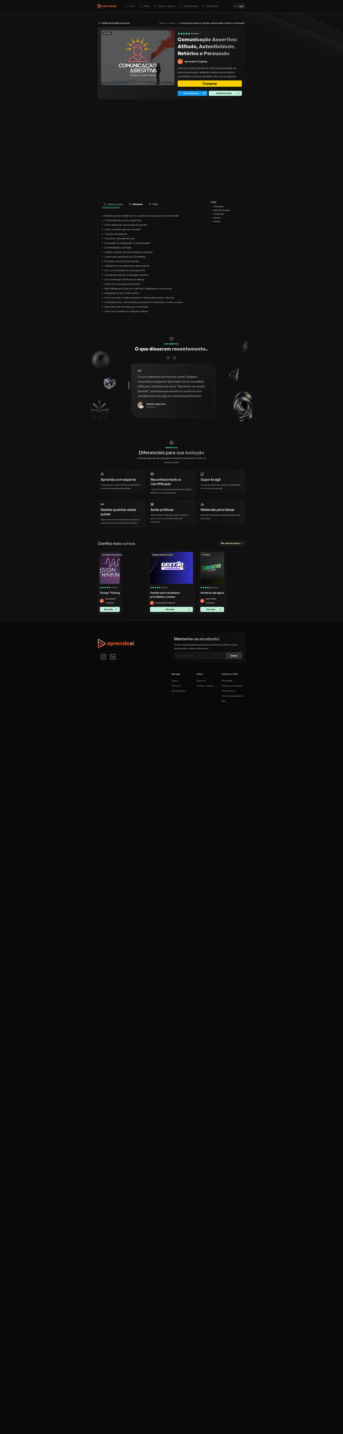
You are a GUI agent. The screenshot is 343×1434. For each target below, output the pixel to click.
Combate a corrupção (231, 685)
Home (162, 23)
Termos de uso (228, 691)
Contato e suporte (205, 685)
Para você (176, 685)
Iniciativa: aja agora (212, 592)
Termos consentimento (232, 696)
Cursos (172, 23)
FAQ (223, 701)
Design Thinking (110, 592)
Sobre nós (201, 680)
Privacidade (226, 680)
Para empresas (178, 691)
